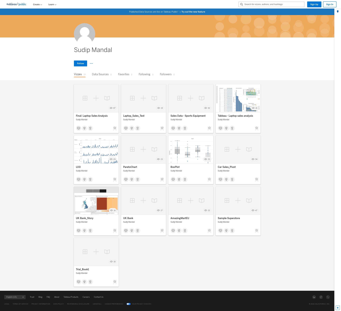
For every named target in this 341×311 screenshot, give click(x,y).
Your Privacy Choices (141, 304)
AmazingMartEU (179, 218)
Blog (40, 297)
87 (114, 108)
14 (114, 210)
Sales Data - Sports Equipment (188, 115)
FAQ (48, 297)
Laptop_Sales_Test (133, 115)
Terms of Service (20, 304)
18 (114, 261)
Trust (32, 297)
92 (209, 108)
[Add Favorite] (115, 128)
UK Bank (128, 218)
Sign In (329, 4)
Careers (86, 297)
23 (162, 159)
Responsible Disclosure (78, 304)
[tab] (338, 12)
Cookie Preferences (114, 304)
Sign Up (314, 4)
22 (209, 210)
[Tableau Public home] (16, 4)
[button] (314, 297)
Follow (80, 63)
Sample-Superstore (229, 218)
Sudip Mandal (81, 120)
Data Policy (58, 304)
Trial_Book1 (82, 269)
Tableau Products (71, 297)
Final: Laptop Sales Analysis (92, 115)
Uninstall (97, 304)
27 (162, 210)
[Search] (241, 4)
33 (209, 159)
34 (256, 159)
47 (256, 210)
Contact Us (98, 297)
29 (114, 159)
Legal (6, 304)
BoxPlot (175, 167)
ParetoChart (130, 167)
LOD (78, 167)
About (56, 297)
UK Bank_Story (84, 218)
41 (256, 108)
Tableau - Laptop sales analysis (235, 115)
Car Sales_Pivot (227, 167)
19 (162, 108)
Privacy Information (41, 304)
